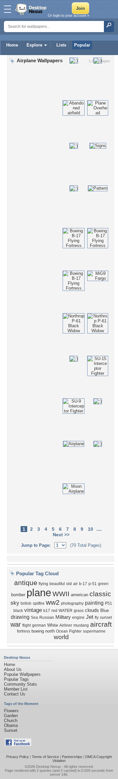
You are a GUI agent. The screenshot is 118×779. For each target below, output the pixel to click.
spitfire (39, 603)
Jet (89, 617)
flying (43, 583)
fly (97, 617)
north (50, 631)
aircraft (101, 624)
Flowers (11, 710)
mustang (81, 625)
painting (94, 603)
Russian (46, 617)
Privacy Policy (17, 757)
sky (14, 602)
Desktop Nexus (48, 767)
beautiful (57, 583)
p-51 (92, 583)
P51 (108, 603)
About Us (13, 669)
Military (63, 617)
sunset (106, 617)
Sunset (10, 730)
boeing (37, 631)
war (15, 624)
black (18, 610)
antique (25, 583)
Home (12, 45)
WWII (60, 594)
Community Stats (20, 684)
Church (10, 720)
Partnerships (72, 757)
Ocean (62, 631)
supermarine (94, 631)
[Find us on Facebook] (18, 745)
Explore (34, 45)
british (26, 603)
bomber (18, 594)
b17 (46, 610)
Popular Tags (16, 679)
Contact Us (14, 694)
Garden (11, 715)
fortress (23, 631)
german (39, 625)
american (79, 594)
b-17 (83, 583)
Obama (11, 725)
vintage (33, 610)
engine (78, 617)
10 (90, 529)
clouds (92, 610)
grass (79, 610)
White (52, 625)
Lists (61, 45)
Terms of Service (45, 757)
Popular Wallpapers (22, 674)
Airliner (65, 625)
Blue (104, 610)
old (69, 583)
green (103, 583)
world (61, 637)
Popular (82, 45)
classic (100, 594)
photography (72, 603)
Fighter (75, 631)
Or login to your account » (68, 15)
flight (26, 625)
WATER (65, 610)
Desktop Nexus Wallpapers (31, 9)
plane (39, 592)
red (54, 610)
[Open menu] (7, 9)
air (75, 583)
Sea (34, 617)
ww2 (53, 602)
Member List (16, 689)
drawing (20, 617)
